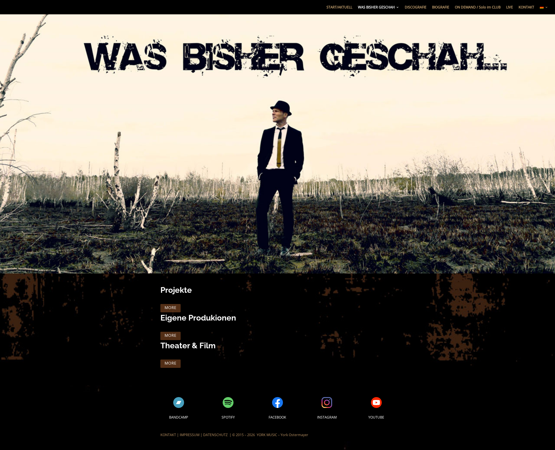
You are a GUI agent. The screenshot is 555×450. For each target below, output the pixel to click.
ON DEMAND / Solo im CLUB (478, 8)
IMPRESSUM (189, 434)
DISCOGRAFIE (415, 8)
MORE (170, 307)
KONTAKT (526, 8)
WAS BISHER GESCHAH (376, 8)
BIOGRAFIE (440, 8)
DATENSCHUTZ (215, 434)
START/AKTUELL (339, 8)
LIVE (509, 8)
